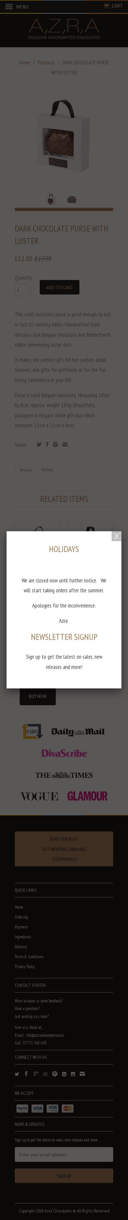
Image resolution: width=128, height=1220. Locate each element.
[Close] (116, 536)
